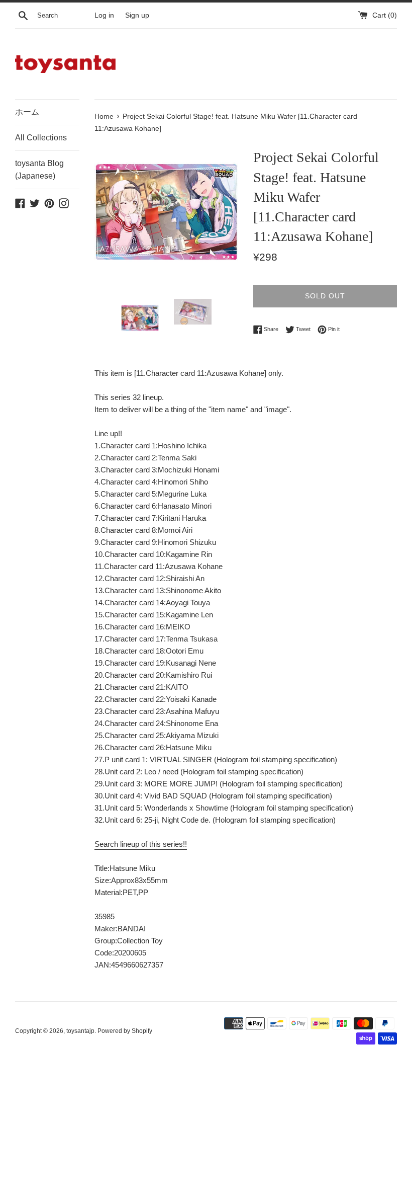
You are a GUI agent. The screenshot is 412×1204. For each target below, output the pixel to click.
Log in (104, 15)
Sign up (137, 15)
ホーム (27, 112)
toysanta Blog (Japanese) (39, 170)
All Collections (41, 137)
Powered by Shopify (124, 1030)
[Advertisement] (206, 1130)
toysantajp (80, 1030)
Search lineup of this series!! (140, 844)
